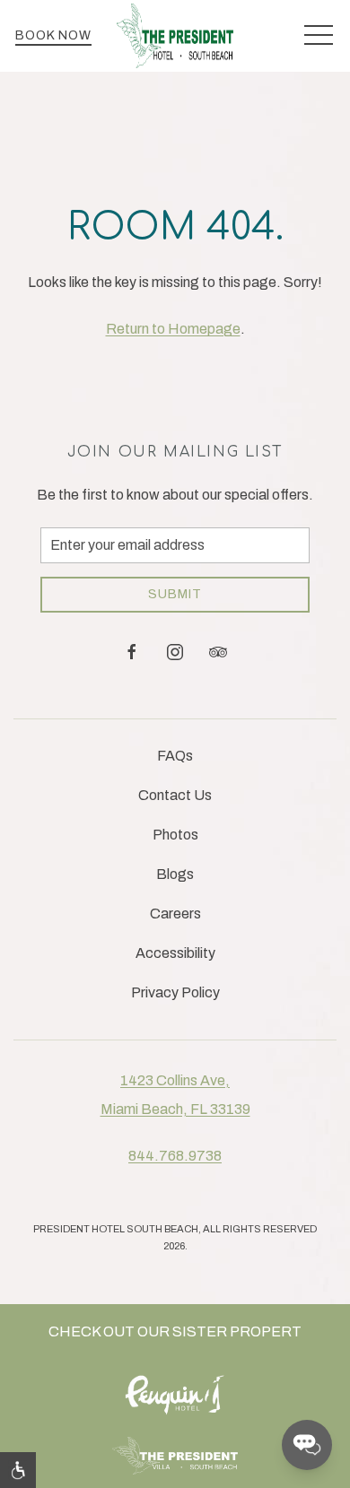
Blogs (175, 874)
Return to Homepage (173, 328)
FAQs (175, 755)
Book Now (53, 35)
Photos (175, 834)
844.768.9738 (175, 1155)
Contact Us (175, 795)
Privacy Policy (175, 992)
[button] (318, 36)
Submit (175, 594)
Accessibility (175, 953)
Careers (175, 913)
